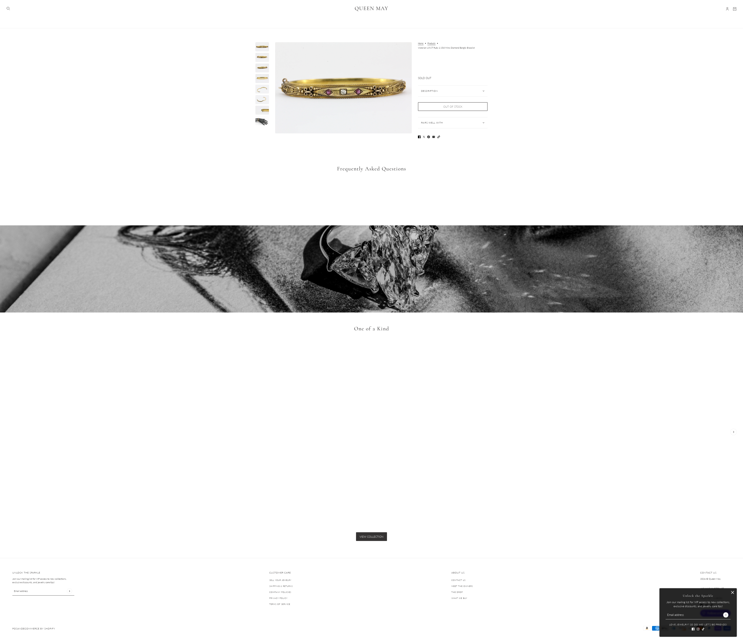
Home (421, 43)
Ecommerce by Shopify (39, 628)
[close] (732, 592)
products (431, 43)
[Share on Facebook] (419, 136)
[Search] (8, 8)
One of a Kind (371, 328)
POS (14, 628)
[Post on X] (423, 136)
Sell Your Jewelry (280, 580)
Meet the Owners (462, 586)
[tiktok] (703, 628)
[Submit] (725, 614)
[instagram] (698, 628)
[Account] (727, 9)
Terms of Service (279, 604)
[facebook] (693, 628)
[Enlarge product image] (343, 87)
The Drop (457, 592)
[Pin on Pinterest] (428, 136)
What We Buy (459, 598)
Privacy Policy (278, 598)
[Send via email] (434, 136)
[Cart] (735, 9)
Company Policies (280, 592)
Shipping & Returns (281, 586)
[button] (439, 136)
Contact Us (458, 580)
